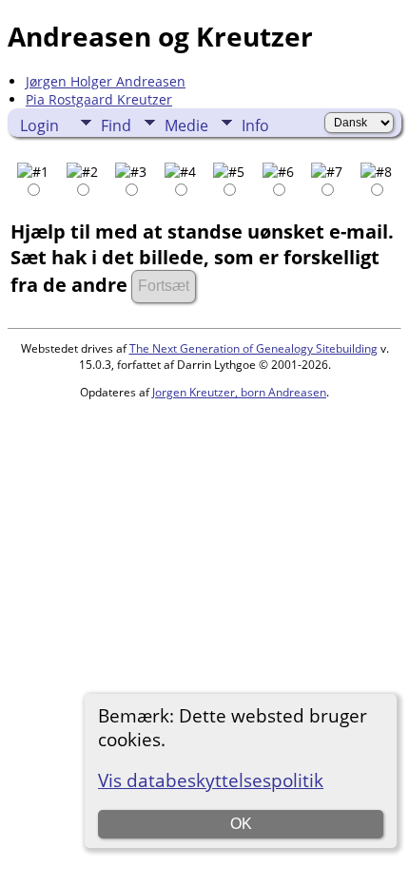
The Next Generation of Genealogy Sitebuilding (253, 348)
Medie (186, 125)
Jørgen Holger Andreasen (105, 81)
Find (116, 125)
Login (39, 125)
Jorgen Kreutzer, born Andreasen (239, 392)
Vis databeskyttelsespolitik (210, 780)
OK (241, 824)
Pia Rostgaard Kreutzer (99, 99)
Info (255, 125)
